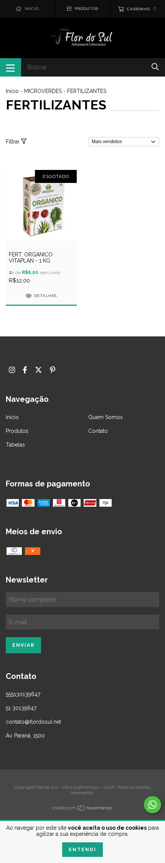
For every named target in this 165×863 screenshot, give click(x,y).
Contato (98, 431)
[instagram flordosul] (12, 370)
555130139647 (23, 694)
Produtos (17, 431)
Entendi (82, 849)
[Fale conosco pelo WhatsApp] (152, 804)
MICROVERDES (43, 91)
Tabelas (15, 445)
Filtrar (13, 142)
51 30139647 (21, 708)
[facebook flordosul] (25, 370)
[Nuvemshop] (82, 809)
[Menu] (10, 67)
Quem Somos (105, 417)
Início (12, 91)
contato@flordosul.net (33, 722)
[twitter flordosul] (38, 370)
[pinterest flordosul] (52, 370)
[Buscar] (155, 66)
